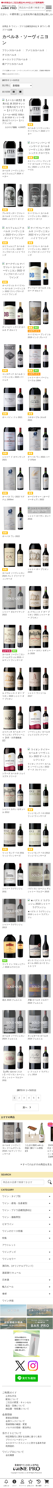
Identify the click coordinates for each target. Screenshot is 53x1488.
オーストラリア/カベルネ (15, 59)
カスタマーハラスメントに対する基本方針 (26, 1443)
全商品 (5, 26)
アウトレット (9, 1245)
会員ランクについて (15, 1421)
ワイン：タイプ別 (11, 1196)
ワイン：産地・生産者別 (14, 1203)
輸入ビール (8, 1286)
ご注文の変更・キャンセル (18, 1402)
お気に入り (30, 1485)
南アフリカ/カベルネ (12, 64)
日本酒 (5, 1280)
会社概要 (10, 1455)
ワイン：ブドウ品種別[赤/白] (24, 26)
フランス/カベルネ (11, 50)
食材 (4, 1293)
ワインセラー (9, 1259)
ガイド (14, 1485)
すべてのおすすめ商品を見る (37, 1164)
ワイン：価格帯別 (11, 1217)
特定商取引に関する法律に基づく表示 (24, 1436)
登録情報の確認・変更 (16, 1424)
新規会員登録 (12, 1418)
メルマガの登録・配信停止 (18, 1427)
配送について (12, 1399)
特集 (4, 1238)
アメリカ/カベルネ (35, 50)
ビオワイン (8, 1224)
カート (47, 1485)
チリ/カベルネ (9, 55)
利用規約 (10, 1446)
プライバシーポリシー (16, 1439)
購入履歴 (38, 1485)
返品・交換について (15, 1405)
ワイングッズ (9, 1252)
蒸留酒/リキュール (11, 1273)
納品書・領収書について (17, 1408)
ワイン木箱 (8, 1300)
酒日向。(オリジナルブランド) (17, 1266)
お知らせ (6, 1485)
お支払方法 (11, 1396)
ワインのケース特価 (12, 1231)
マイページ (22, 1485)
